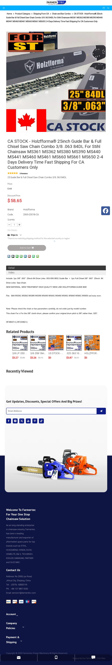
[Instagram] (15, 420)
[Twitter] (21, 420)
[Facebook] (8, 420)
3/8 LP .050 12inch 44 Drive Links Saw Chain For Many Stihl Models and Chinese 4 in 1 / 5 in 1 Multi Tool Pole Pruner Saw (20, 353)
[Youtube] (28, 420)
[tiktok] (41, 420)
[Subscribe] (101, 411)
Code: (10, 214)
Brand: (11, 209)
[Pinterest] (34, 420)
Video (11, 272)
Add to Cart (25, 248)
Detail (11, 267)
